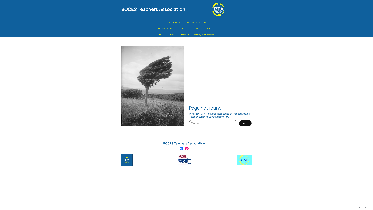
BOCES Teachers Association (153, 9)
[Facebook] (181, 148)
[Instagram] (187, 148)
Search (245, 123)
